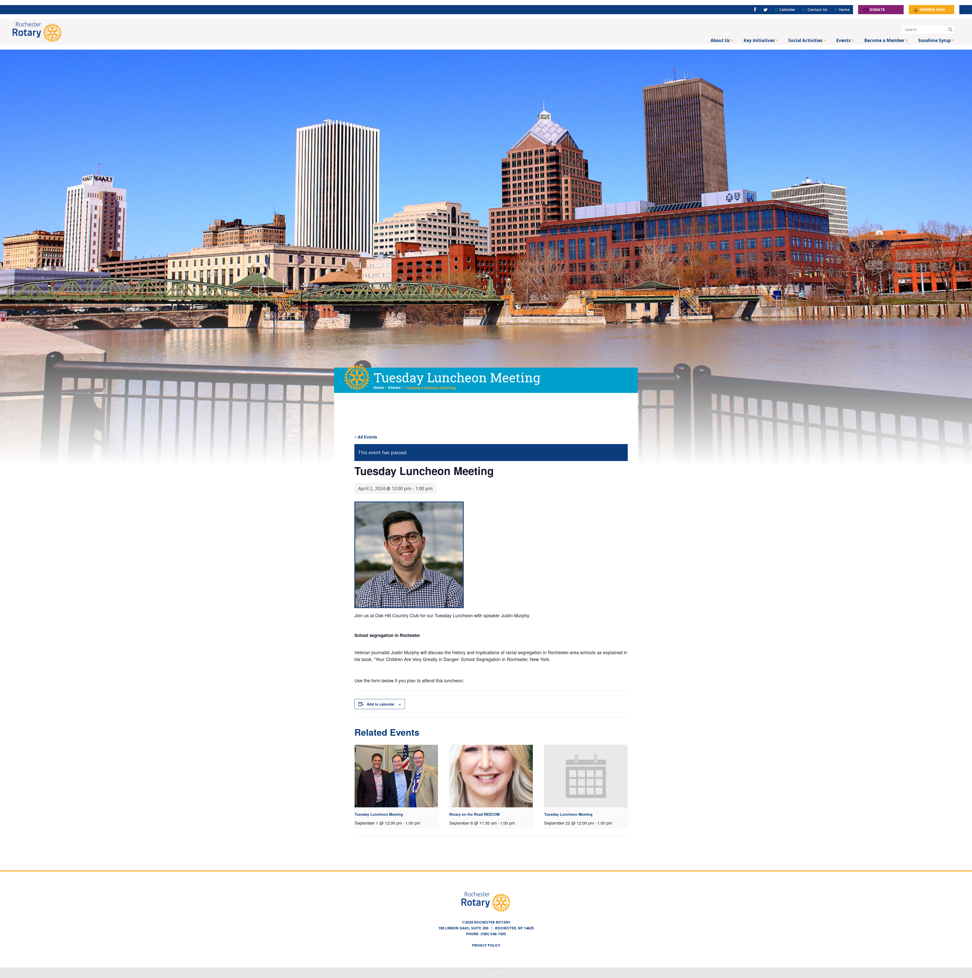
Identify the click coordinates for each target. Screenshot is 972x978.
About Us (720, 40)
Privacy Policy (486, 945)
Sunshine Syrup (934, 40)
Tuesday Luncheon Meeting (379, 814)
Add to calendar (380, 704)
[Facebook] (755, 9)
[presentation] (396, 776)
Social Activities (805, 40)
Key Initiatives (759, 40)
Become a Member (884, 40)
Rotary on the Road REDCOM (474, 814)
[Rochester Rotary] (37, 32)
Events (843, 40)
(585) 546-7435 (493, 933)
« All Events (365, 437)
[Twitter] (765, 9)
